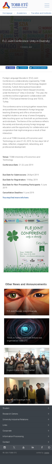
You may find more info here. (16, 198)
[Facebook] (42, 447)
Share (12, 68)
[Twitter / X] (14, 447)
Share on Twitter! (39, 68)
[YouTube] (23, 447)
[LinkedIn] (32, 447)
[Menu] (47, 6)
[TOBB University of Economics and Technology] (15, 5)
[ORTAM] (49, 447)
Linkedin (23, 68)
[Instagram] (4, 447)
